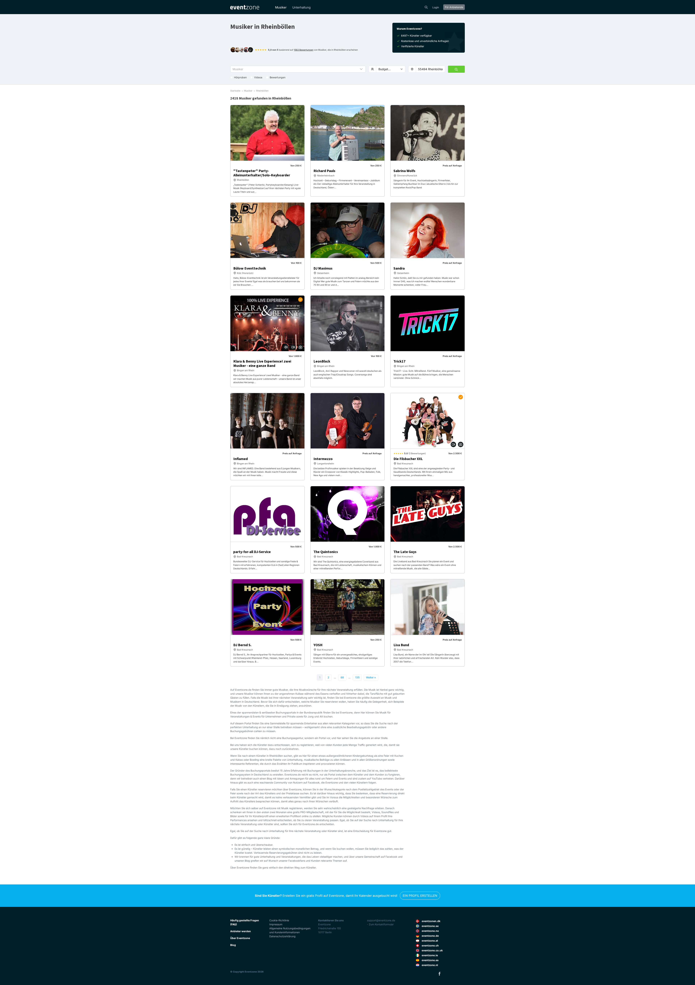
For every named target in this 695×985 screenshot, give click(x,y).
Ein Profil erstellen (420, 895)
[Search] (426, 6)
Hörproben (240, 77)
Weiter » (371, 677)
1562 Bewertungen (303, 49)
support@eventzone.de (381, 920)
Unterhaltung (301, 7)
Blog (233, 944)
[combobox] (430, 69)
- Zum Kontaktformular (380, 924)
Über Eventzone (240, 938)
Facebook (439, 973)
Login (435, 7)
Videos (258, 77)
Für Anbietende (454, 7)
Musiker (281, 7)
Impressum (275, 924)
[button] (298, 69)
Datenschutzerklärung (282, 936)
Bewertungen (277, 77)
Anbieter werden (240, 931)
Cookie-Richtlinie (279, 920)
